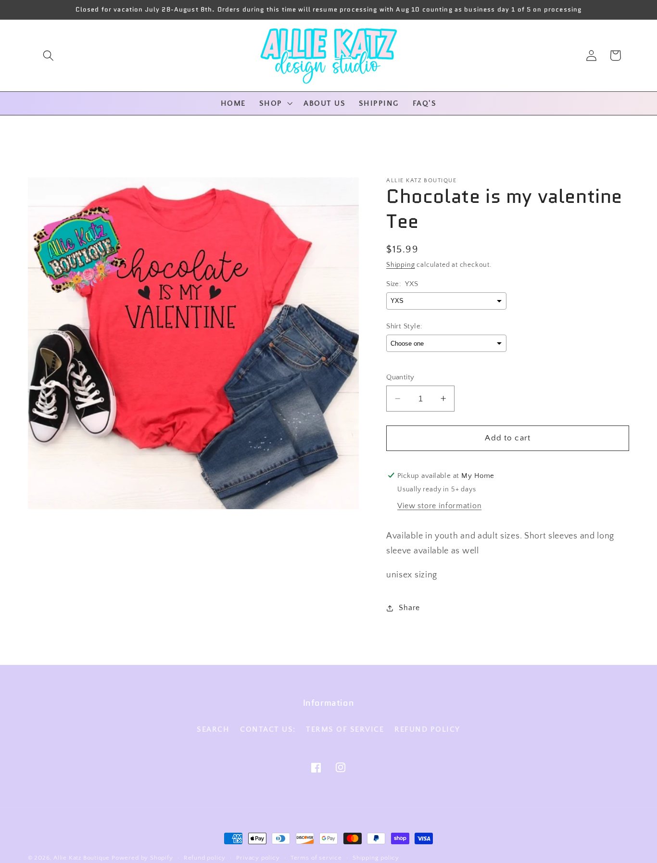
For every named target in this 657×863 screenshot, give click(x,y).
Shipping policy (376, 857)
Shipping (400, 265)
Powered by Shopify (142, 857)
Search (213, 729)
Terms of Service (345, 729)
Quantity (400, 377)
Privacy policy (257, 857)
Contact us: (268, 729)
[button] (48, 55)
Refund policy (427, 729)
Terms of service (316, 857)
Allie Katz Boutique (82, 857)
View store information (439, 505)
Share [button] (409, 607)
